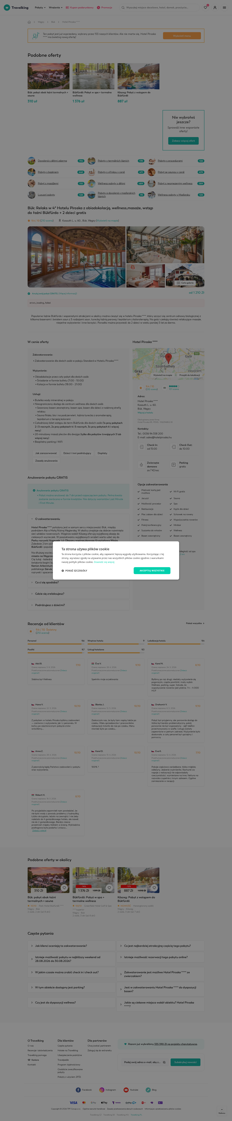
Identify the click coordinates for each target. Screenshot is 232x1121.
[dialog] (116, 560)
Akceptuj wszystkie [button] (152, 570)
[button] (74, 570)
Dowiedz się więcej (104, 561)
